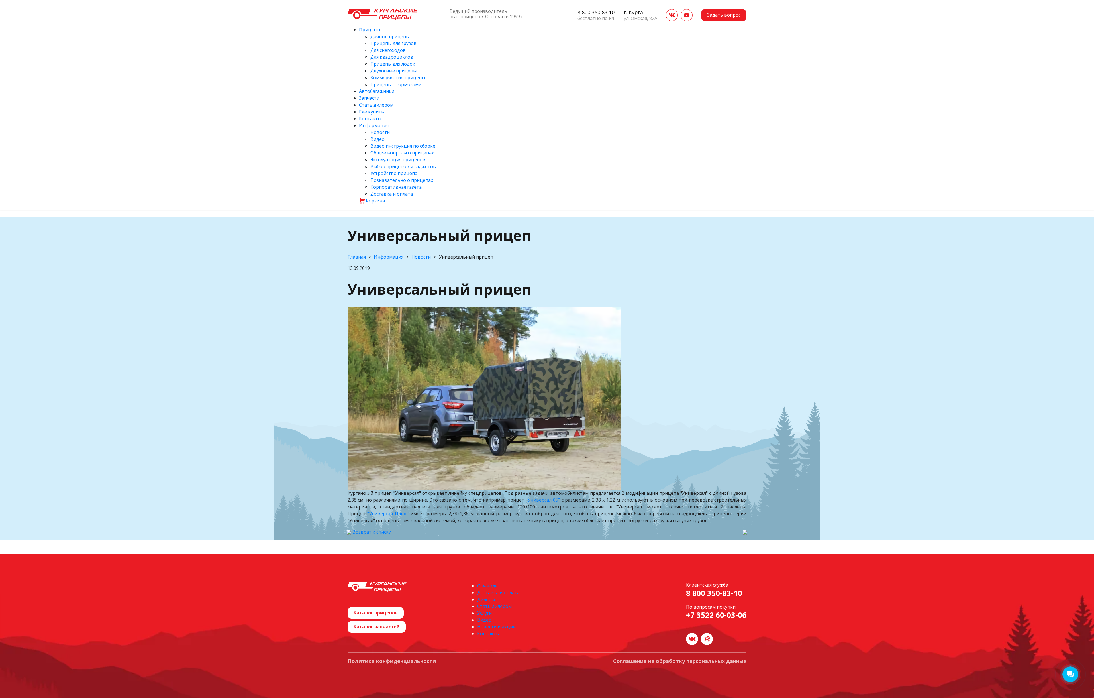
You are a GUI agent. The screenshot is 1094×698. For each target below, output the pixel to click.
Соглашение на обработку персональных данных (679, 661)
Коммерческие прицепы (397, 77)
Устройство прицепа (393, 173)
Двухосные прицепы (393, 71)
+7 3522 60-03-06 (716, 615)
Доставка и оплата (391, 194)
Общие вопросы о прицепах (402, 153)
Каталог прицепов (376, 613)
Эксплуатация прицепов (397, 159)
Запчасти (369, 98)
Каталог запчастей (377, 627)
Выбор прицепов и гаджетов (403, 166)
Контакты (370, 118)
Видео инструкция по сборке (402, 146)
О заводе (487, 586)
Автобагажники (376, 91)
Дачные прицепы (389, 36)
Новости (380, 132)
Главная (357, 257)
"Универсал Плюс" (388, 513)
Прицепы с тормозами (395, 84)
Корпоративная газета (396, 187)
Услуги (484, 613)
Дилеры (486, 599)
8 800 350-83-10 (714, 593)
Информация (374, 125)
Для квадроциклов (391, 57)
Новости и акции (496, 627)
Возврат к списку (371, 532)
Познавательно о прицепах (401, 180)
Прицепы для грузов (393, 43)
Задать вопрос (723, 15)
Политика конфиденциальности (392, 661)
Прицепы (369, 30)
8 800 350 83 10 (596, 12)
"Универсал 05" (543, 500)
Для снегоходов (388, 50)
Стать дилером (376, 105)
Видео (377, 139)
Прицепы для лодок (392, 64)
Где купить (371, 112)
